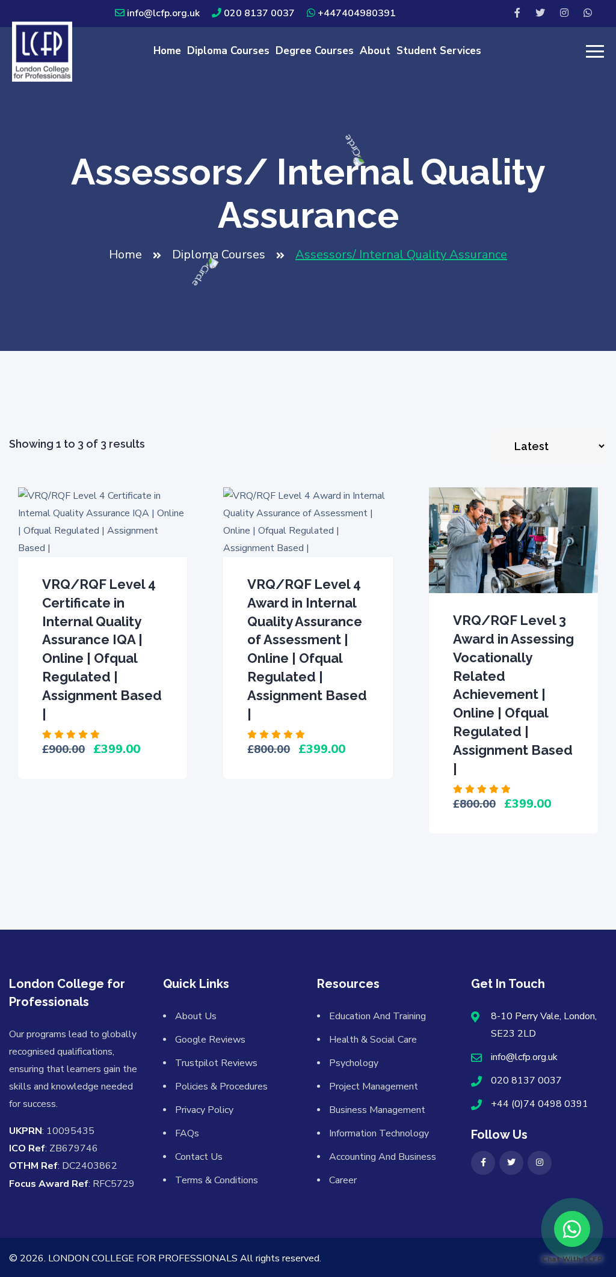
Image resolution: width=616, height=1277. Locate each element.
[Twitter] (540, 13)
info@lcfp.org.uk (163, 13)
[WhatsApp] (588, 13)
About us (196, 1016)
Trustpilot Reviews (216, 1063)
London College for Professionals (143, 1258)
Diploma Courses (228, 51)
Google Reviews (210, 1039)
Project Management (373, 1086)
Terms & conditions (216, 1180)
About (375, 51)
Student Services (438, 51)
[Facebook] (517, 13)
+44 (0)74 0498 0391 (539, 1104)
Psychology (353, 1063)
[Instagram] (564, 13)
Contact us (199, 1156)
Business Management (377, 1110)
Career (343, 1180)
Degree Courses (315, 51)
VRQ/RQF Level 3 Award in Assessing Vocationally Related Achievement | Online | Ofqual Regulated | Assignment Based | (513, 694)
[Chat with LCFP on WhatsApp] (572, 1229)
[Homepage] (42, 50)
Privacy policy (204, 1110)
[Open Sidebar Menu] (593, 51)
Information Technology (379, 1133)
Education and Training (377, 1016)
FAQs (187, 1133)
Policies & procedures (221, 1086)
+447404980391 (357, 13)
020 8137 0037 (259, 13)
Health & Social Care (373, 1039)
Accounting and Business (382, 1156)
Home (167, 51)
